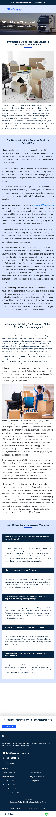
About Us (17, 802)
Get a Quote (9, 726)
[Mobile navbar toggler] (51, 9)
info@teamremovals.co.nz (22, 2)
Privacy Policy (41, 802)
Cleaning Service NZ (8, 773)
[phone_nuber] (28, 814)
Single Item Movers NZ (37, 777)
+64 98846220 (40, 2)
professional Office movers (43, 205)
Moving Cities (34, 781)
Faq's (21, 802)
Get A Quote (9, 814)
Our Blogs (27, 802)
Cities (11, 26)
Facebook (9, 763)
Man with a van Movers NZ (10, 793)
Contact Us (33, 802)
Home (4, 26)
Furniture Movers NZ (8, 777)
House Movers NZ (8, 781)
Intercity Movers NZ (8, 785)
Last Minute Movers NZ (9, 789)
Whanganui (20, 26)
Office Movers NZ (36, 772)
